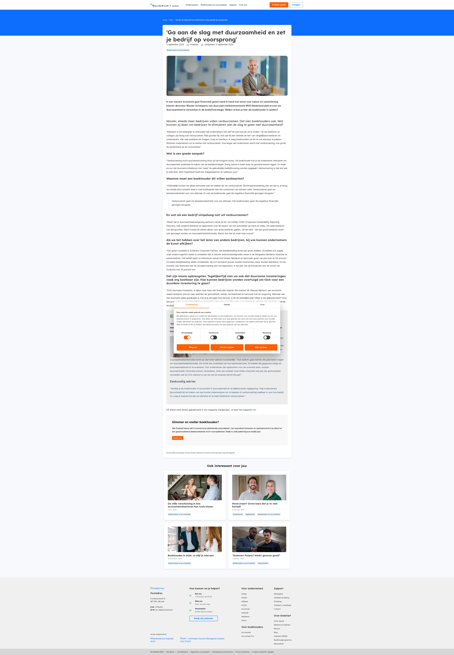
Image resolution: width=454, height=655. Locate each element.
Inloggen (296, 5)
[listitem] (207, 595)
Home (165, 20)
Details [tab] (227, 304)
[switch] (213, 337)
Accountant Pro (247, 636)
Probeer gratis (279, 5)
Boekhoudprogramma (283, 640)
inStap (244, 594)
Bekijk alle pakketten (203, 618)
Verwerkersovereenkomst (222, 652)
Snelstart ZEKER (280, 636)
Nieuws (277, 628)
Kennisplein (278, 594)
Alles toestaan (261, 347)
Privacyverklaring (242, 652)
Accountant (246, 632)
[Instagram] (159, 617)
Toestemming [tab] (191, 304)
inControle (245, 609)
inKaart (244, 598)
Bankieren (245, 616)
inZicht (244, 605)
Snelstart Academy (281, 598)
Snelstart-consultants (282, 605)
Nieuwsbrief (279, 644)
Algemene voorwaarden (200, 652)
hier (254, 410)
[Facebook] (151, 617)
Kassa (243, 620)
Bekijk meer (177, 438)
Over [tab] (262, 304)
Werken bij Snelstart (282, 625)
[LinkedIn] (155, 617)
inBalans (244, 601)
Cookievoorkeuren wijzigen (263, 652)
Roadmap (278, 601)
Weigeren (193, 347)
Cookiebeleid (182, 652)
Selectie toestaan (227, 347)
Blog (171, 20)
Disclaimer (170, 652)
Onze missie (279, 621)
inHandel (244, 613)
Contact (277, 609)
